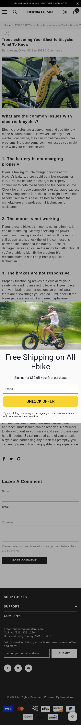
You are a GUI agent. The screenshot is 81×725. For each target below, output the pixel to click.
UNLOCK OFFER (41, 401)
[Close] (78, 305)
